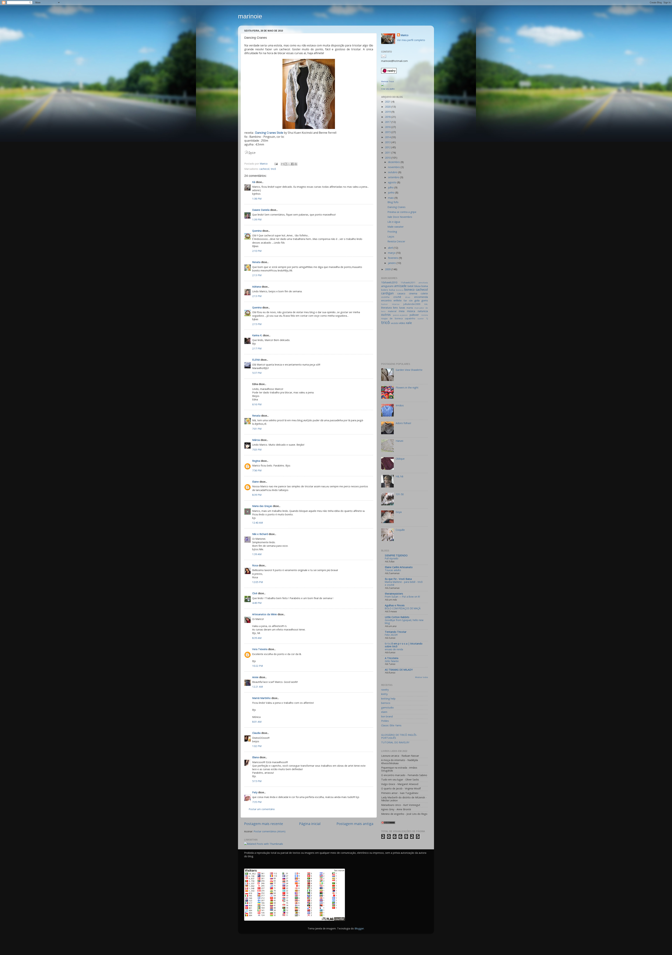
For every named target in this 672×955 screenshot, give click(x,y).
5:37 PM (256, 372)
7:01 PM (256, 428)
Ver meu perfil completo (411, 40)
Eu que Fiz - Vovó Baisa (398, 579)
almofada (423, 282)
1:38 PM (256, 198)
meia (401, 311)
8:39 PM (256, 494)
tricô (273, 168)
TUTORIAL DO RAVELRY (395, 742)
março (392, 252)
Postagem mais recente (263, 823)
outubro (393, 172)
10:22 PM (257, 665)
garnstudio (387, 707)
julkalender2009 (411, 304)
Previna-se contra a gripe (401, 212)
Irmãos (400, 405)
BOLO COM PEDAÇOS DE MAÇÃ (403, 608)
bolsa (392, 289)
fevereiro (393, 258)
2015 (388, 132)
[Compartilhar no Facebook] (292, 164)
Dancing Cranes (396, 207)
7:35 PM (256, 802)
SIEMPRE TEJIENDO (396, 555)
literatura (386, 307)
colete (424, 293)
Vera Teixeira (259, 649)
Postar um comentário (262, 809)
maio (391, 197)
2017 (388, 122)
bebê (411, 286)
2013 (388, 142)
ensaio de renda (394, 649)
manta (410, 307)
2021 (388, 101)
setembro (394, 177)
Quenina (257, 230)
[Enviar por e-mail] (282, 164)
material (392, 311)
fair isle (408, 300)
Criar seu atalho (388, 89)
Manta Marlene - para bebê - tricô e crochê (404, 583)
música (411, 311)
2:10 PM (256, 251)
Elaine (255, 481)
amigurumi (387, 286)
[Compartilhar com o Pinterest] (296, 164)
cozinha (385, 297)
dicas (407, 297)
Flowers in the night (407, 387)
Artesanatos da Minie (264, 614)
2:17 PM (256, 348)
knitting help (388, 698)
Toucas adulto (393, 570)
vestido (394, 323)
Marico (404, 35)
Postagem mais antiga (355, 823)
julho (391, 187)
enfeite (398, 300)
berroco (385, 703)
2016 (388, 127)
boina (424, 286)
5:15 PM (256, 781)
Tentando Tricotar (395, 631)
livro (395, 307)
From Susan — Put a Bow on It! (402, 596)
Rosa (255, 565)
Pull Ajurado (391, 558)
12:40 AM (257, 522)
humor (384, 304)
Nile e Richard (260, 534)
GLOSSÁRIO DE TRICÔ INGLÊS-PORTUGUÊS (399, 736)
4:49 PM (256, 603)
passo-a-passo (400, 315)
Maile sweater (395, 226)
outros (386, 315)
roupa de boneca (392, 318)
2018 (388, 116)
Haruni (399, 440)
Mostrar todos (421, 677)
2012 (388, 147)
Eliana (255, 757)
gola (416, 300)
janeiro (392, 263)
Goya (399, 512)
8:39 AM (256, 638)
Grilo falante (392, 661)
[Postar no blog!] (286, 164)
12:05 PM (257, 582)
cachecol (264, 168)
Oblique (400, 458)
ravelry (385, 689)
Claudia (256, 733)
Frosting (392, 231)
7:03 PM (256, 449)
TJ (427, 318)
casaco (401, 293)
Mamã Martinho (261, 698)
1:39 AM (256, 554)
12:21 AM (257, 686)
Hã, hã (399, 476)
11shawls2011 (408, 282)
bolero (384, 289)
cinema (413, 293)
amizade (400, 286)
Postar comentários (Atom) (269, 831)
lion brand (387, 716)
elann (384, 712)
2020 (388, 106)
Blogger (359, 928)
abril (391, 247)
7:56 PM (256, 470)
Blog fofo (392, 202)
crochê (397, 297)
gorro (424, 300)
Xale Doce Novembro (399, 217)
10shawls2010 (389, 282)
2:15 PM (256, 324)
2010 (388, 157)
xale (409, 323)
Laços (390, 236)
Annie (255, 677)
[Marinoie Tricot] (382, 85)
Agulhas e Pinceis (395, 605)
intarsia (395, 304)
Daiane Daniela (261, 210)
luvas (402, 307)
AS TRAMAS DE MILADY (399, 669)
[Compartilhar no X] (289, 164)
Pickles (385, 720)
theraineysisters (394, 593)
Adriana (256, 286)
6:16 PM (256, 404)
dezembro (394, 162)
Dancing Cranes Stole (269, 133)
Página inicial (309, 823)
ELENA (256, 359)
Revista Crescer (396, 241)
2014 (388, 137)
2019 (388, 111)
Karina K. (257, 335)
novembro (394, 167)
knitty (384, 694)
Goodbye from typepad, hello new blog (404, 621)
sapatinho (410, 318)
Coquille (400, 529)
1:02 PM (256, 746)
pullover (414, 314)
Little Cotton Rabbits (397, 617)
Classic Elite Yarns (391, 725)
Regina (256, 460)
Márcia (256, 440)
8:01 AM (256, 721)
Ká (253, 182)
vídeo (402, 323)
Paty (254, 792)
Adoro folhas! (403, 423)
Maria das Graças (262, 506)
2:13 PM (256, 275)
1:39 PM (256, 219)
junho (391, 192)
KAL (426, 304)
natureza (423, 311)
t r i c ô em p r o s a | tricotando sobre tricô (403, 645)
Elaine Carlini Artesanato (399, 567)
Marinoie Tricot (387, 81)
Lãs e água (393, 221)
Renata (256, 262)
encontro (386, 300)
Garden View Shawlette (409, 369)
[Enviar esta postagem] (275, 163)
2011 (388, 152)
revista (424, 315)
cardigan (387, 293)
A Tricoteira (391, 658)
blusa (417, 286)
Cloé (254, 593)
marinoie (250, 16)
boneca (399, 290)
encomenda (421, 297)
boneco (409, 290)
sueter (421, 318)
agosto (392, 182)
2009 (388, 269)
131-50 (400, 494)
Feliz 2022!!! (391, 634)
